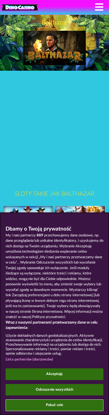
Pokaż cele (54, 405)
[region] (54, 313)
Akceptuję (54, 374)
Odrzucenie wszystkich (55, 390)
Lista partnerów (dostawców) (29, 359)
